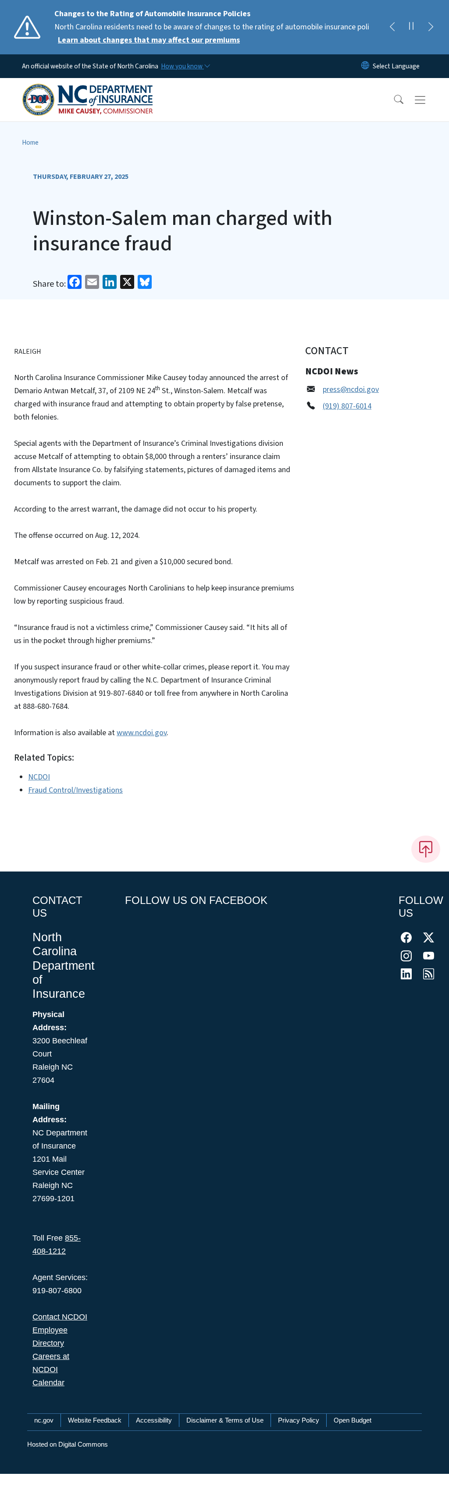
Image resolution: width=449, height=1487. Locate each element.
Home (30, 142)
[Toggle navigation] (428, 99)
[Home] (87, 90)
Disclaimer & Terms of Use (225, 1420)
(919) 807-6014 (347, 406)
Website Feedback (94, 1420)
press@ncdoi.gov (351, 389)
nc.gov (43, 1420)
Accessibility (154, 1420)
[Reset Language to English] (365, 66)
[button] (392, 99)
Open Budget (352, 1420)
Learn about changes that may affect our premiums (149, 40)
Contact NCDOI (59, 1317)
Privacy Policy (298, 1420)
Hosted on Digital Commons (67, 1444)
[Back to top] (425, 849)
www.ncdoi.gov (142, 732)
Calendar (48, 1382)
